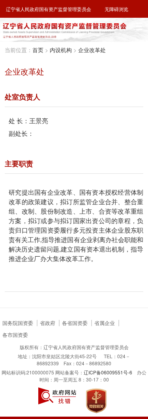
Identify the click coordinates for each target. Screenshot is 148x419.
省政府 (47, 323)
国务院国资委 (17, 323)
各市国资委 (15, 335)
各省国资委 (75, 323)
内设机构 (61, 50)
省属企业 (104, 323)
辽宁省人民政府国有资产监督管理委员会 (48, 9)
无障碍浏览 (116, 9)
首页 (37, 50)
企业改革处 (92, 50)
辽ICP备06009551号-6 (108, 372)
